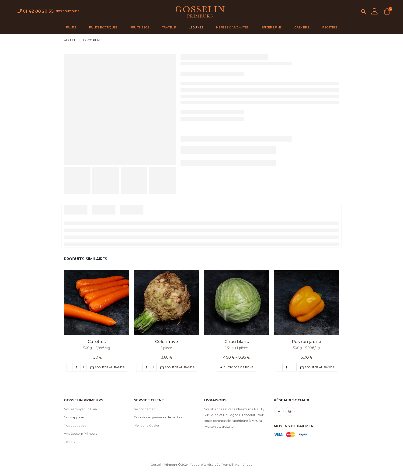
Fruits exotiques (103, 27)
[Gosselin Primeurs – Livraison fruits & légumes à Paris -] (199, 11)
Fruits (71, 27)
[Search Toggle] (363, 11)
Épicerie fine (271, 27)
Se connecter (144, 409)
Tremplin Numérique (237, 464)
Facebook (279, 411)
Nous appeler (74, 417)
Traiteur (169, 27)
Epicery (69, 442)
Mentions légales (147, 425)
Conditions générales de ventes (158, 417)
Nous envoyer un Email (81, 409)
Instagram (290, 411)
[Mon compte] (374, 11)
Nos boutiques (67, 11)
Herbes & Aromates (232, 27)
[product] (96, 302)
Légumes (196, 27)
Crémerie (301, 27)
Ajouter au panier (110, 367)
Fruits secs (139, 27)
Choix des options (238, 367)
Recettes (329, 27)
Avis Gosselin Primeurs (80, 433)
